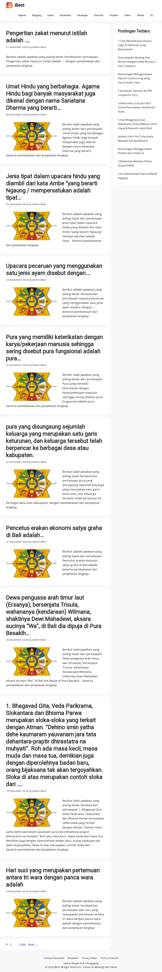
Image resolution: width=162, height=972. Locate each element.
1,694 (22, 944)
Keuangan (82, 15)
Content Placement (54, 958)
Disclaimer (73, 958)
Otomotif (98, 15)
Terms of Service (109, 958)
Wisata (140, 15)
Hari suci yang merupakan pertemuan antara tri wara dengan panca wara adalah (53, 877)
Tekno (127, 15)
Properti (114, 15)
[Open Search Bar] (151, 15)
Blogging (36, 15)
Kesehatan (65, 15)
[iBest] (9, 5)
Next (33, 944)
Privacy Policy (89, 958)
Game (50, 15)
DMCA (113, 967)
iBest (20, 5)
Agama (22, 15)
